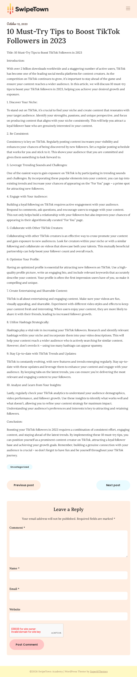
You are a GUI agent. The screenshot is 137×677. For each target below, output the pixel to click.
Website (14, 609)
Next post (113, 485)
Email (14, 589)
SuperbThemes (99, 671)
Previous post (24, 485)
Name (14, 568)
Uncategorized (19, 467)
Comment (17, 527)
